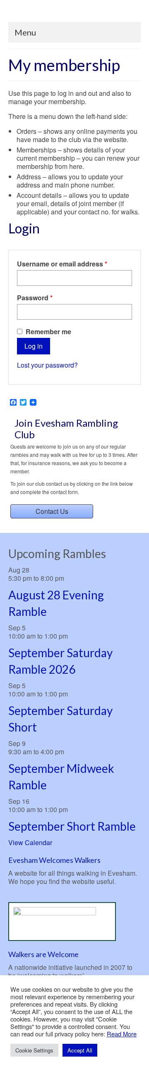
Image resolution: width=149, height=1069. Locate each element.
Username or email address (74, 264)
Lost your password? (47, 365)
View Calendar (30, 842)
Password (49, 298)
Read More (122, 1034)
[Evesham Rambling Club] (74, 13)
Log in (33, 346)
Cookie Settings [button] (34, 1050)
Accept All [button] (79, 1050)
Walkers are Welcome (43, 954)
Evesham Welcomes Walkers (54, 860)
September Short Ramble (72, 826)
